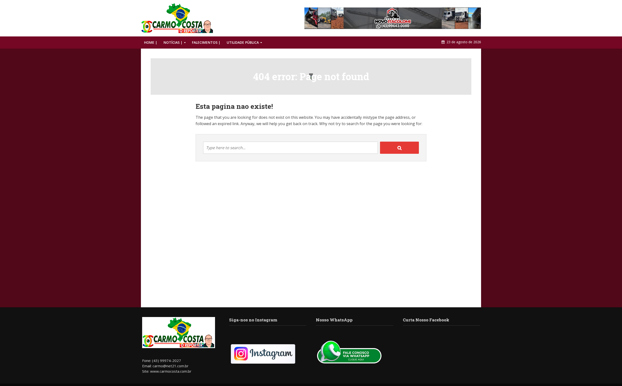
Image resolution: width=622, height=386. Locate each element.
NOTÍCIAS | (173, 42)
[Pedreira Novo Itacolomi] (392, 18)
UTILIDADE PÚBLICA (243, 42)
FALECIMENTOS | (206, 42)
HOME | (150, 42)
